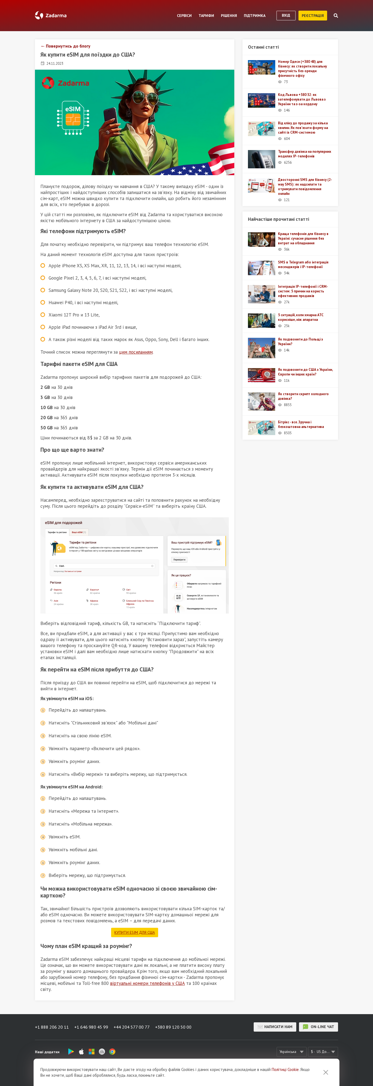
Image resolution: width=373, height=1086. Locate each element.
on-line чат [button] (322, 1026)
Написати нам (278, 1026)
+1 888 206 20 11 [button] (52, 1027)
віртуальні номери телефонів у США (147, 983)
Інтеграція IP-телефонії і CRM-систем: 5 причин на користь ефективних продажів (303, 291)
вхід (286, 15)
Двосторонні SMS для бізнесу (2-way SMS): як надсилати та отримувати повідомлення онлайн (305, 186)
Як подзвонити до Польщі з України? (300, 341)
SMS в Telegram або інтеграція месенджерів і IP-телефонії (303, 264)
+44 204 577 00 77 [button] (132, 1027)
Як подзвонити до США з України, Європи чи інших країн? (305, 372)
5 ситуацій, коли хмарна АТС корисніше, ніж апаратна (301, 317)
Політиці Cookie (285, 1069)
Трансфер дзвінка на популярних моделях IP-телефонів (304, 154)
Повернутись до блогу (68, 46)
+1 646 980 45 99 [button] (91, 1027)
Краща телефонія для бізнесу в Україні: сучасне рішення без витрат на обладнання (303, 238)
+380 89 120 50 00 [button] (173, 1027)
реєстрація (313, 15)
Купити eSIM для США (134, 932)
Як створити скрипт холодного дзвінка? (303, 396)
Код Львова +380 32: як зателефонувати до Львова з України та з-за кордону (302, 99)
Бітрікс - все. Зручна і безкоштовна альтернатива (301, 424)
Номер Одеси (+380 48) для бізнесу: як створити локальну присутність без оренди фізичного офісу (302, 68)
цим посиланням (136, 352)
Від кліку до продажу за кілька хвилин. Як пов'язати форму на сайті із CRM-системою (303, 128)
